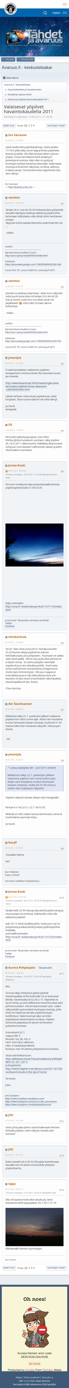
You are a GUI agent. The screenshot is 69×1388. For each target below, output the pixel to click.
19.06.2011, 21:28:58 (14, 140)
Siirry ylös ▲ (47, 1377)
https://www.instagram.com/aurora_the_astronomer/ (31, 1101)
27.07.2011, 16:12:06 (14, 1120)
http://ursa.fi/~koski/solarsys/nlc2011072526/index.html (33, 938)
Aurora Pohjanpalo (21, 968)
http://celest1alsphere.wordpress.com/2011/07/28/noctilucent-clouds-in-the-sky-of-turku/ (33, 1070)
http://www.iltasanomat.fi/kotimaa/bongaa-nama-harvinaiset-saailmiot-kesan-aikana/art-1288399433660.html (32, 386)
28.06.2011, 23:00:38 (14, 203)
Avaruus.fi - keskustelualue (27, 67)
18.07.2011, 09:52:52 (17, 470)
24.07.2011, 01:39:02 (14, 848)
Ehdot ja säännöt (32, 1377)
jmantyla (14, 358)
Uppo (12, 1184)
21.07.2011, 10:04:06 (14, 642)
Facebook (10, 626)
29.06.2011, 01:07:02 (14, 286)
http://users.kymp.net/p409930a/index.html (26, 255)
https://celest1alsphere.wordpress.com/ (24, 1098)
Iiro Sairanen (17, 135)
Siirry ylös (9, 1268)
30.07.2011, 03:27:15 (14, 1189)
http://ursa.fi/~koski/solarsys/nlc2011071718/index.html (33, 608)
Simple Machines (43, 1381)
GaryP (12, 842)
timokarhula (17, 637)
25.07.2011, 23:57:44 (17, 897)
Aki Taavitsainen (20, 704)
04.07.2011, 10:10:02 (14, 363)
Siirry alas (8, 125)
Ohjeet (19, 1377)
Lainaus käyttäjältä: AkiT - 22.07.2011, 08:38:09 (33, 767)
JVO (10, 1115)
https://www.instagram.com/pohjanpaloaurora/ (28, 1104)
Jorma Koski (16, 465)
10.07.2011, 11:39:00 (14, 430)
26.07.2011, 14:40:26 (14, 973)
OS (10, 425)
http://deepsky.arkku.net (20, 187)
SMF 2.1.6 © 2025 (26, 1381)
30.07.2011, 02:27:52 (14, 1154)
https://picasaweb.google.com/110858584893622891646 (33, 264)
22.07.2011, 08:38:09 (14, 709)
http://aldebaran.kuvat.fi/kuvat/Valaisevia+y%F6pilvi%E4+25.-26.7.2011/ (33, 1060)
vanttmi (14, 197)
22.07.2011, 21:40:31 (14, 759)
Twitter (8, 623)
